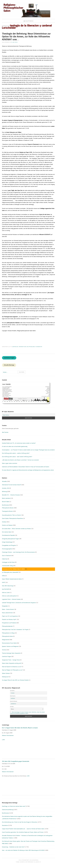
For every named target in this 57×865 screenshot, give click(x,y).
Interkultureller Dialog (7, 565)
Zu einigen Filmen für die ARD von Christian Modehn (15, 680)
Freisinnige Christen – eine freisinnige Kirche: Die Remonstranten (18, 552)
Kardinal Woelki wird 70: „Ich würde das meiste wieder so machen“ (19, 443)
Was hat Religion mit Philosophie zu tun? (12, 670)
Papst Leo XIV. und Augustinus (10, 616)
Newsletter (5, 825)
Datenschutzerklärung (7, 809)
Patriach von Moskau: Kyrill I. (9, 619)
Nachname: (13, 696)
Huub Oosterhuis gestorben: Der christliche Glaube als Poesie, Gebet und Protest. (23, 832)
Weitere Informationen (8, 735)
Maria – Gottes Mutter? (8, 609)
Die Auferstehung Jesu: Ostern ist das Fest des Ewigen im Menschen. (19, 822)
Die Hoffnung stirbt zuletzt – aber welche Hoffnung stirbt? (17, 456)
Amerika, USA (5, 488)
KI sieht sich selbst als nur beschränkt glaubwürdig (14, 446)
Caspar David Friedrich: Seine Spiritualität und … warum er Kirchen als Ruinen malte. (23, 828)
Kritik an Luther (6, 592)
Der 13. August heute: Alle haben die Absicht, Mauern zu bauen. (20, 728)
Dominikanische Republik (8, 535)
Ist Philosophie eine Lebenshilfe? (10, 572)
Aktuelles (4, 481)
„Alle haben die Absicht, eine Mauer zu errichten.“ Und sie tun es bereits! (20, 460)
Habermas (4, 559)
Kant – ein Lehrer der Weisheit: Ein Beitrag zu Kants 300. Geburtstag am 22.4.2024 (23, 850)
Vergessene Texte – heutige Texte (11, 660)
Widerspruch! (5, 676)
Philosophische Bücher (8, 508)
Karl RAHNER (5, 589)
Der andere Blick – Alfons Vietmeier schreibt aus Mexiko (16, 528)
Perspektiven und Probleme (27, 346)
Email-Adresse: (13, 701)
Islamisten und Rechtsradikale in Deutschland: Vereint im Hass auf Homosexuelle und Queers (25, 466)
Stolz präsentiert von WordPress (28, 860)
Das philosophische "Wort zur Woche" (11, 515)
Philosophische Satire (7, 636)
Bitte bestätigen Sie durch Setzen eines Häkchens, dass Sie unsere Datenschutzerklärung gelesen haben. (27, 712)
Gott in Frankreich (6, 555)
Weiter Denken (6, 673)
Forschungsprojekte (7, 549)
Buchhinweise (5, 505)
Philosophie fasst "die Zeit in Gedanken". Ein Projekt (15, 629)
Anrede (12, 706)
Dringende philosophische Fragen (10, 538)
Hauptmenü (29, 21)
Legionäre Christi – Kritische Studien (11, 599)
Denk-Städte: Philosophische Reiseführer (12, 518)
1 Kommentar (38, 346)
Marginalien (5, 606)
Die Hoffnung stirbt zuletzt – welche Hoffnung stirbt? (16, 453)
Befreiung (15, 346)
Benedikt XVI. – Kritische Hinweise (11, 495)
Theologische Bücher (7, 511)
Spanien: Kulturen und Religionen (10, 646)
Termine (4, 650)
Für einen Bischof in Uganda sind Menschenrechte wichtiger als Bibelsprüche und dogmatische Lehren (28, 470)
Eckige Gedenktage (7, 542)
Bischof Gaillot (5, 501)
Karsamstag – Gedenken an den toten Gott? (13, 847)
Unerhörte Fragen (9, 358)
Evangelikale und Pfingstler (9, 545)
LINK (3, 739)
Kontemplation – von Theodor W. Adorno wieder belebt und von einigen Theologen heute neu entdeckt (28, 450)
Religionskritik (5, 639)
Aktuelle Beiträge (9, 365)
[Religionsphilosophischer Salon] (26, 17)
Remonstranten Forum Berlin (9, 643)
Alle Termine (5, 432)
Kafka (3, 575)
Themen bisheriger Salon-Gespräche (11, 653)
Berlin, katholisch (6, 498)
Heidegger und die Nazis (8, 562)
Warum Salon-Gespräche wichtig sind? (11, 663)
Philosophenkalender (7, 626)
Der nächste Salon (6, 532)
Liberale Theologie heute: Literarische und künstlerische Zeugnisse (19, 602)
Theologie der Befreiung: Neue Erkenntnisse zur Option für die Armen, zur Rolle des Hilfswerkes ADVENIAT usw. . (26, 36)
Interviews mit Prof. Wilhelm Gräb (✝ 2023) (13, 569)
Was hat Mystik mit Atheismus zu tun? (11, 666)
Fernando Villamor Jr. (34, 861)
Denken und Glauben (7, 525)
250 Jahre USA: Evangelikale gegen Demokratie (15, 761)
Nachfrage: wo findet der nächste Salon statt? (14, 806)
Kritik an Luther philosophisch (9, 596)
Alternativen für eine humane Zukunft (11, 484)
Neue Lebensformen (7, 612)
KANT (3, 582)
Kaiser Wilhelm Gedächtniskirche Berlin (12, 579)
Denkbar (4, 522)
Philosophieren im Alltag (8, 633)
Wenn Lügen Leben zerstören (9, 463)
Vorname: (12, 690)
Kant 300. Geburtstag (7, 585)
